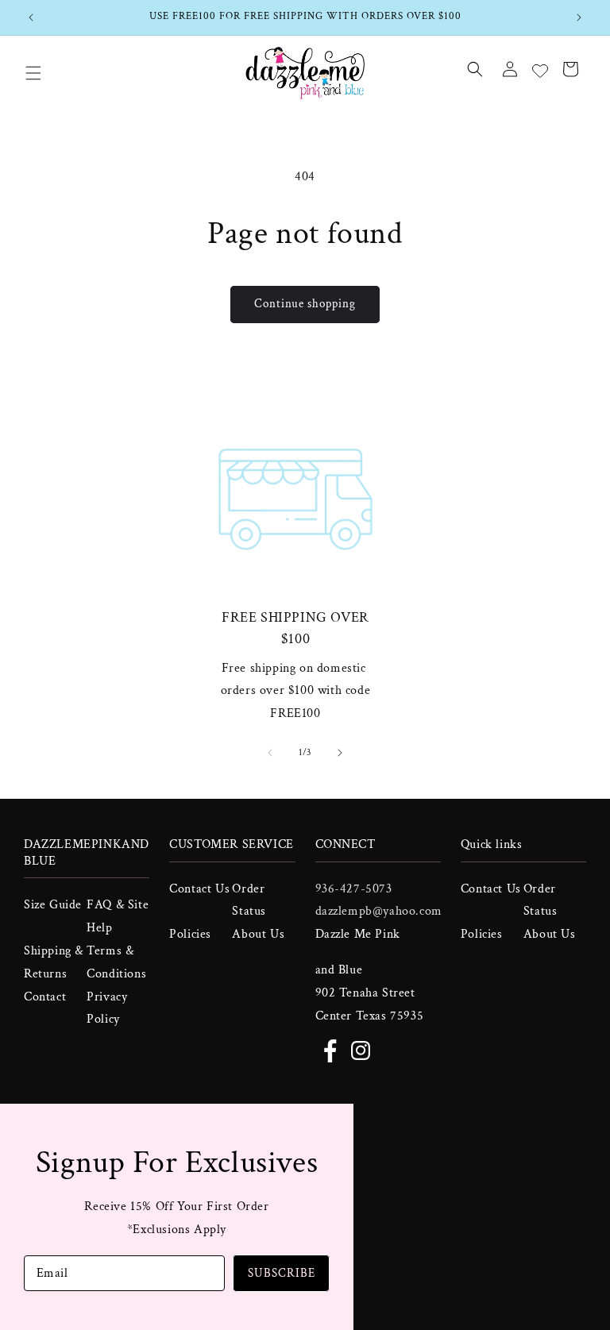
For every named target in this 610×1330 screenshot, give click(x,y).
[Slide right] (339, 752)
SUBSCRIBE (281, 1273)
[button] (33, 73)
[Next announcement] (579, 17)
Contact (45, 997)
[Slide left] (270, 752)
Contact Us (199, 889)
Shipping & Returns (53, 962)
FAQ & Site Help (118, 916)
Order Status (249, 900)
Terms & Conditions (116, 962)
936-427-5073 (353, 889)
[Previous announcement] (31, 17)
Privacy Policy (107, 1008)
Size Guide (53, 904)
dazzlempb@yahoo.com (378, 911)
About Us (258, 934)
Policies (190, 934)
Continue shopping (305, 303)
